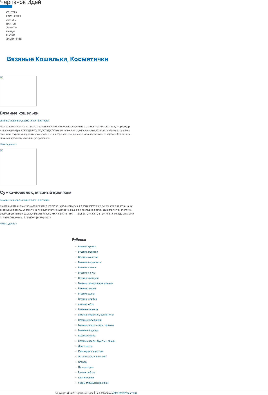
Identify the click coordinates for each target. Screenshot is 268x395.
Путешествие (86, 367)
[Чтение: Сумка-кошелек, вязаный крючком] (18, 184)
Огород (82, 361)
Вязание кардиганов (89, 262)
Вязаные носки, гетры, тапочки (96, 325)
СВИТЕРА (11, 12)
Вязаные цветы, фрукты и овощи (96, 340)
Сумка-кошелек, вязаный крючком (35, 192)
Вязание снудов (87, 288)
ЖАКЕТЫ (11, 19)
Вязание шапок (86, 293)
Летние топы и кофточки (92, 356)
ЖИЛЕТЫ (11, 27)
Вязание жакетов (88, 251)
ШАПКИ (10, 35)
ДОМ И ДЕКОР (14, 39)
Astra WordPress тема (124, 392)
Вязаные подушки (88, 330)
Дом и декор (85, 346)
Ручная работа (86, 372)
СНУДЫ (10, 31)
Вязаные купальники (90, 319)
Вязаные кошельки (19, 113)
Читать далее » (8, 144)
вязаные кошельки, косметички (18, 120)
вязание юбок (86, 304)
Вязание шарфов (87, 298)
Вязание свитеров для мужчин (95, 283)
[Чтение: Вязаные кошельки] (18, 104)
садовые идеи (86, 377)
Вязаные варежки (88, 309)
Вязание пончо (86, 272)
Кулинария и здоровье (90, 351)
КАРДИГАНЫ (13, 16)
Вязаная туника (87, 246)
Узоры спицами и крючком (93, 382)
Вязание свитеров (88, 277)
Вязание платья (87, 267)
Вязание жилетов (88, 257)
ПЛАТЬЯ (11, 23)
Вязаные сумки (86, 335)
